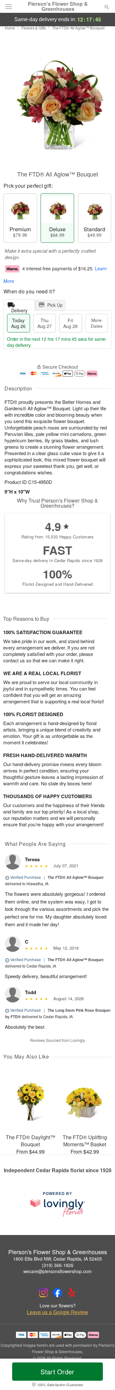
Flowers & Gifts (33, 27)
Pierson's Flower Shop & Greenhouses (58, 6)
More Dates (97, 323)
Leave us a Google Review (57, 1312)
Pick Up (55, 305)
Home (10, 27)
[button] (101, 1376)
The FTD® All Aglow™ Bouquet (75, 877)
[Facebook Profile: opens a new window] (57, 1292)
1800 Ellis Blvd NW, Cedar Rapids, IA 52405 (57, 1258)
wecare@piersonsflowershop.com (57, 1271)
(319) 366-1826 (57, 1265)
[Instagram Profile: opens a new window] (43, 1292)
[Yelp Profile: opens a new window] (71, 1292)
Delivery (19, 309)
